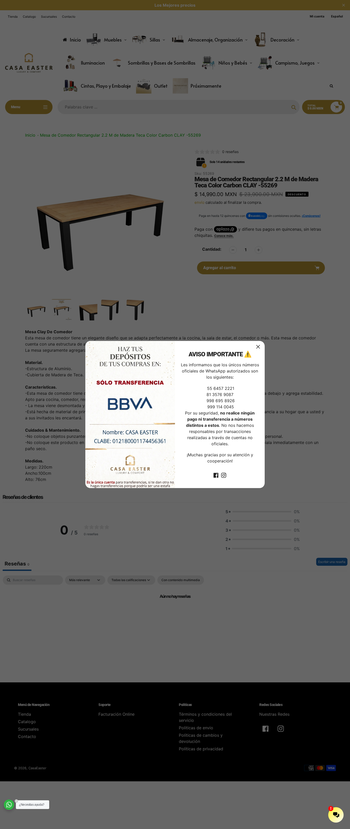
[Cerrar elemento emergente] (258, 346)
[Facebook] (216, 474)
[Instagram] (223, 474)
